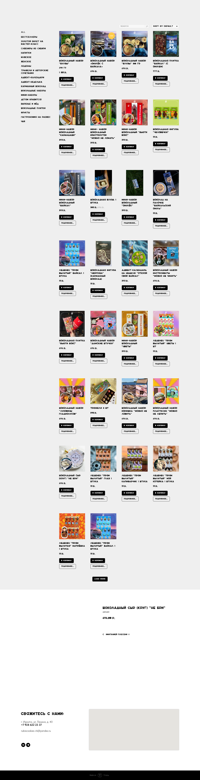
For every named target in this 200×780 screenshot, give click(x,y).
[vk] (23, 745)
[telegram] (28, 745)
